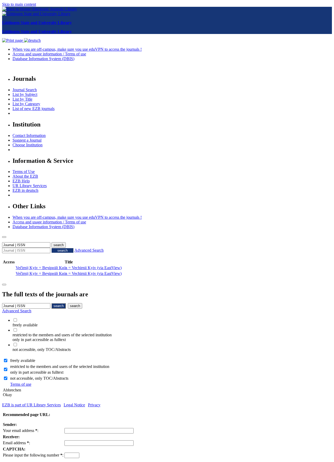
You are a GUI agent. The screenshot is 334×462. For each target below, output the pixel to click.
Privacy (94, 405)
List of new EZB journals (34, 108)
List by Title (22, 99)
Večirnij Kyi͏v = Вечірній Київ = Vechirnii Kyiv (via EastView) (69, 267)
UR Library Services (30, 185)
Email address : (16, 443)
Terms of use (20, 384)
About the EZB (25, 176)
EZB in (25, 190)
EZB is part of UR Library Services (31, 405)
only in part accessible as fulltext (36, 372)
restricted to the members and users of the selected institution (59, 366)
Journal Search (25, 90)
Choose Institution (28, 145)
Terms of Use (24, 171)
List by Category (26, 104)
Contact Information (29, 135)
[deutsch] (32, 40)
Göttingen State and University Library (37, 22)
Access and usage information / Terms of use (49, 54)
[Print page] (13, 40)
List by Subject (25, 94)
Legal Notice (74, 405)
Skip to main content (19, 4)
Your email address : (20, 430)
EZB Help (21, 181)
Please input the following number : (33, 455)
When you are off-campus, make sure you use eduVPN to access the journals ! (77, 49)
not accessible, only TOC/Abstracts (39, 378)
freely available (22, 360)
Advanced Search (89, 250)
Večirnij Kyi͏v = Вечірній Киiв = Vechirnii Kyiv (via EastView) (69, 273)
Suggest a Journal (27, 140)
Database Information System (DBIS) (43, 58)
